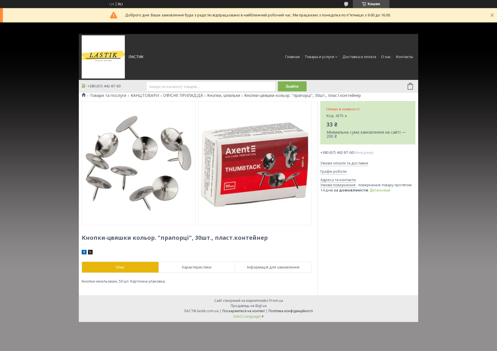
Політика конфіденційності (291, 310)
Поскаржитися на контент (243, 310)
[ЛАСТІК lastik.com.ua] (103, 56)
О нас (386, 56)
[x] (90, 253)
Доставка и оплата (359, 56)
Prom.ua (276, 300)
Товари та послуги (108, 95)
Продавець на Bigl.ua (249, 305)
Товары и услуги (319, 56)
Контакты (404, 56)
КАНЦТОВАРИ (145, 95)
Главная (292, 56)
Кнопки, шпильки (223, 95)
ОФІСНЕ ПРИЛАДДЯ (183, 95)
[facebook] (84, 253)
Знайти (292, 86)
